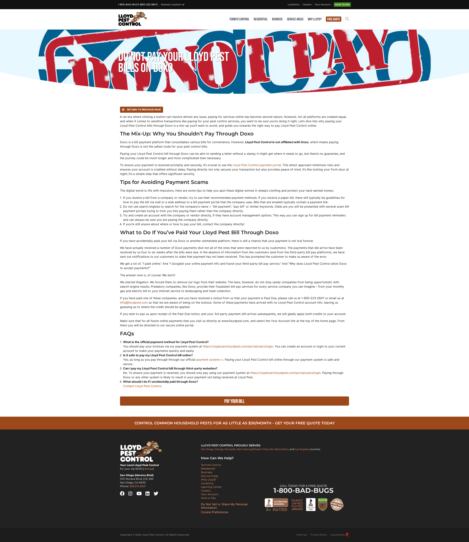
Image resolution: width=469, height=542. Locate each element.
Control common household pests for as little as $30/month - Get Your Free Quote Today (234, 423)
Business (277, 19)
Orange (219, 449)
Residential (261, 19)
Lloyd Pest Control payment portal (257, 165)
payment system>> (209, 359)
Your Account (322, 4)
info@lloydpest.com (134, 302)
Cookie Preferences (214, 512)
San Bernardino (279, 449)
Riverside (230, 449)
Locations (293, 4)
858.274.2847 (138, 486)
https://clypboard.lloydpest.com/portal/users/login (238, 346)
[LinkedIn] (149, 493)
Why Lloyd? (315, 19)
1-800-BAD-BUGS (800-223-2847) (138, 4)
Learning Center (211, 487)
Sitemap (301, 534)
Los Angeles (302, 449)
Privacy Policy (319, 534)
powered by (338, 534)
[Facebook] (123, 493)
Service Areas (295, 19)
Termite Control (239, 19)
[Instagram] (132, 493)
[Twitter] (157, 493)
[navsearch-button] (347, 19)
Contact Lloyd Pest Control (142, 386)
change (148, 468)
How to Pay (342, 4)
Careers (306, 4)
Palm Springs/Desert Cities (253, 449)
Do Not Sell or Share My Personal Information (224, 506)
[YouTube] (140, 493)
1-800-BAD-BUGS (304, 489)
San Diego (207, 449)
